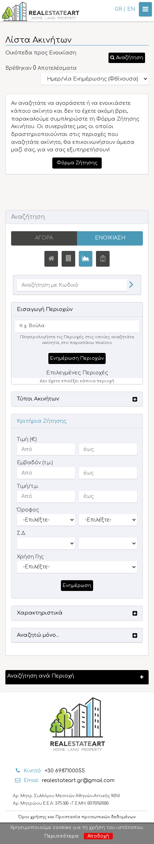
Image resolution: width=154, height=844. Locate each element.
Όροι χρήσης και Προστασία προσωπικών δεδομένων (77, 817)
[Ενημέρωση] (130, 285)
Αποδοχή (98, 836)
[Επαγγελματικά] (68, 259)
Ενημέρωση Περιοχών (77, 358)
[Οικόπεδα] (85, 259)
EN (131, 9)
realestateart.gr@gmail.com (78, 780)
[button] (127, 58)
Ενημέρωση (77, 585)
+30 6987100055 (65, 770)
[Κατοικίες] (51, 259)
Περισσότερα (61, 836)
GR (118, 9)
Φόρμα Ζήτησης (77, 162)
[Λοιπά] (103, 259)
